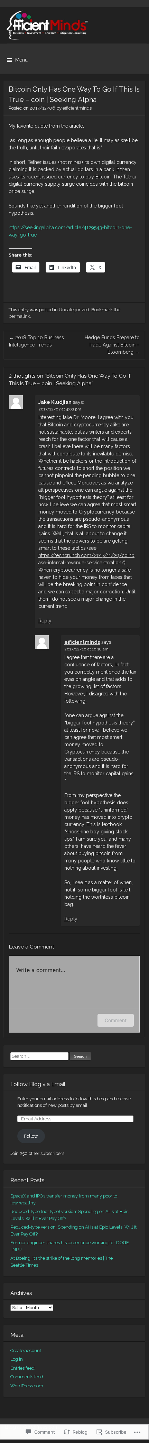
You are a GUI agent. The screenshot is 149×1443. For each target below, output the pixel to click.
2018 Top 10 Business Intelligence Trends (36, 341)
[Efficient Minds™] (74, 25)
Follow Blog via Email (37, 1084)
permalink (19, 316)
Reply (45, 620)
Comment (116, 1020)
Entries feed (22, 1368)
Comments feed (26, 1376)
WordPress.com (26, 1385)
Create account (25, 1350)
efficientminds (77, 108)
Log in (16, 1359)
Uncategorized (74, 309)
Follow (31, 1136)
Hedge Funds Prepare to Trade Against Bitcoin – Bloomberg (112, 345)
